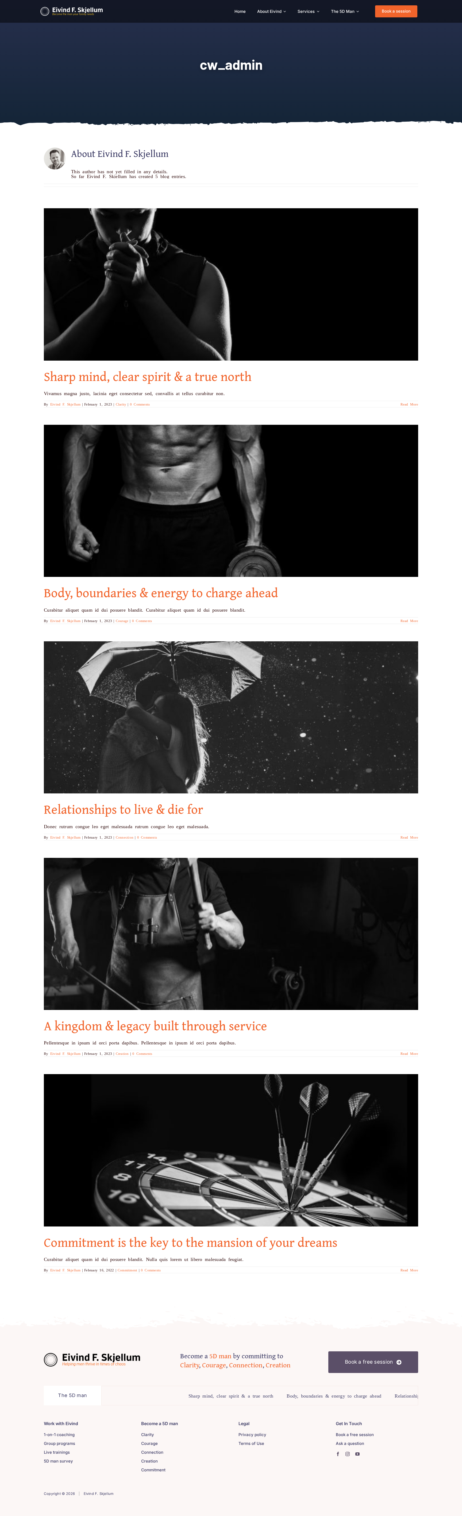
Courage (122, 620)
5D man (220, 1356)
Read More (409, 404)
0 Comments (140, 404)
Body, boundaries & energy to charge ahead (161, 592)
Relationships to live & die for (123, 809)
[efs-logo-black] (92, 1355)
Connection (125, 837)
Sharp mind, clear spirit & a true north (148, 376)
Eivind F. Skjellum (65, 404)
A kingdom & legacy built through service (155, 1025)
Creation (122, 1053)
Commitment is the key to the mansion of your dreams (190, 1242)
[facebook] (338, 1454)
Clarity (121, 404)
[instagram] (347, 1454)
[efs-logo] (71, 9)
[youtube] (357, 1454)
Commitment (127, 1270)
